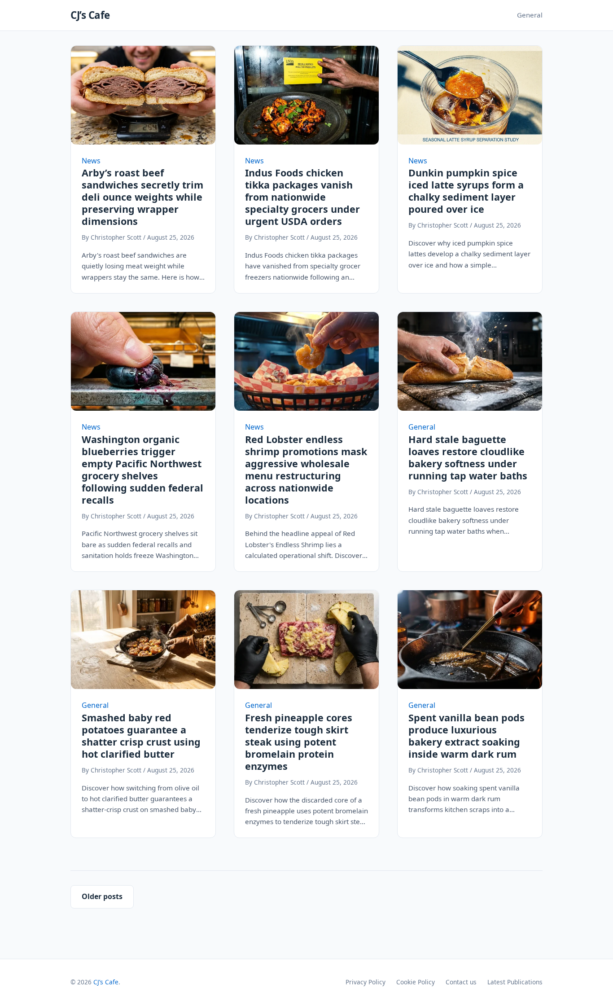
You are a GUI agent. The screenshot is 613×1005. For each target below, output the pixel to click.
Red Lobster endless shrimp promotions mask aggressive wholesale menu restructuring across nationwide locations (306, 469)
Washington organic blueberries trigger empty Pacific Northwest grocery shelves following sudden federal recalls (142, 469)
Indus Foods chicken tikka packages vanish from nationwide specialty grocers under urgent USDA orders (302, 197)
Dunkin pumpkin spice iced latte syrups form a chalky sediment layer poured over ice (466, 190)
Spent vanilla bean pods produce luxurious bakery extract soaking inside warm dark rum (466, 735)
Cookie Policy (415, 982)
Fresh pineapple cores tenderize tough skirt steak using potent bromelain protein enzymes (298, 741)
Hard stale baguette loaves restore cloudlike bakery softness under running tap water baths (467, 457)
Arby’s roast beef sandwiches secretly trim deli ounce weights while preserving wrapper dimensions (142, 197)
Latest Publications (515, 982)
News (91, 161)
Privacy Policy (365, 982)
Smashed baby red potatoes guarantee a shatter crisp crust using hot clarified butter (141, 735)
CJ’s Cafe (90, 15)
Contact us (461, 982)
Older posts (102, 896)
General (530, 14)
